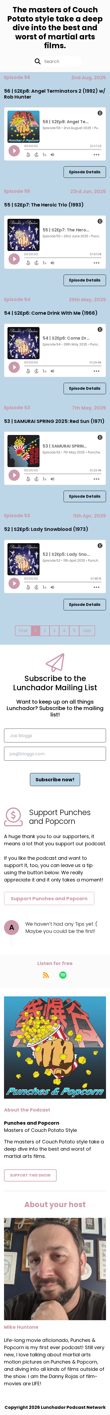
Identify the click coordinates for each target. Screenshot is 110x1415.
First (23, 631)
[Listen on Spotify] (63, 975)
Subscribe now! (55, 779)
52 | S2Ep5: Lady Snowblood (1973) (46, 529)
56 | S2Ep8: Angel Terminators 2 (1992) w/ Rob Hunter (54, 94)
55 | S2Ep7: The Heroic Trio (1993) (44, 204)
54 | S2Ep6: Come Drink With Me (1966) (51, 313)
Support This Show (30, 1175)
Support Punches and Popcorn (49, 898)
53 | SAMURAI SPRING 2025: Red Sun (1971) (54, 421)
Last (87, 631)
